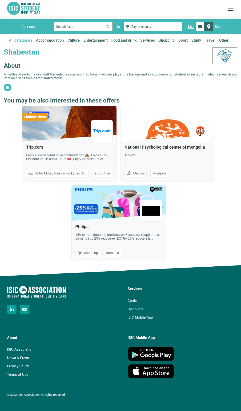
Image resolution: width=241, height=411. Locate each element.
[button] (230, 8)
